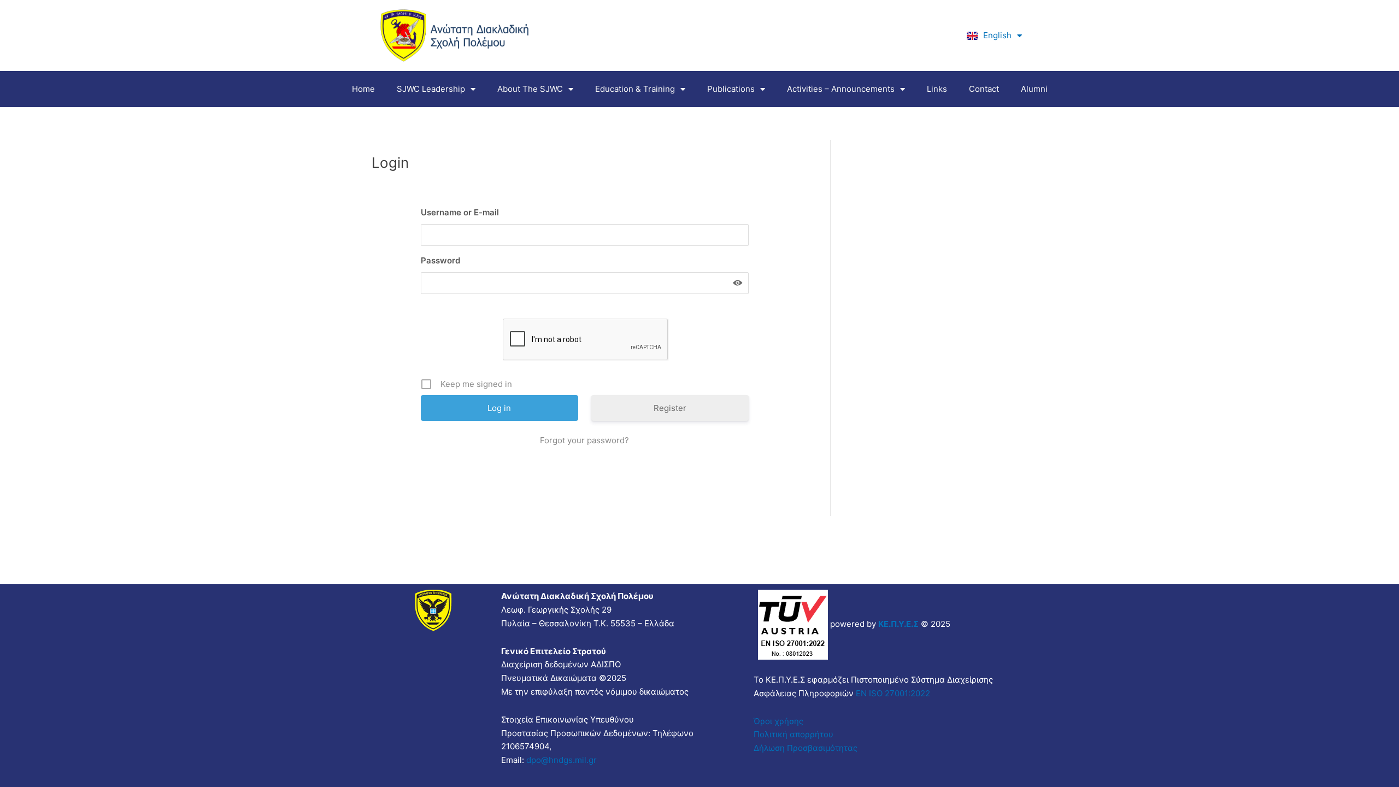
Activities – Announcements (841, 89)
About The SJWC (530, 89)
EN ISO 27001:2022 (892, 693)
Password (440, 260)
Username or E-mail (460, 212)
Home (363, 89)
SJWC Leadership (431, 89)
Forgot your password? (584, 440)
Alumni (1034, 89)
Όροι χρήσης (778, 721)
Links (937, 89)
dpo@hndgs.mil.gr (561, 760)
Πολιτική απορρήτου (793, 734)
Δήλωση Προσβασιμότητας (805, 748)
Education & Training (635, 89)
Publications (731, 89)
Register (670, 408)
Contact (984, 89)
